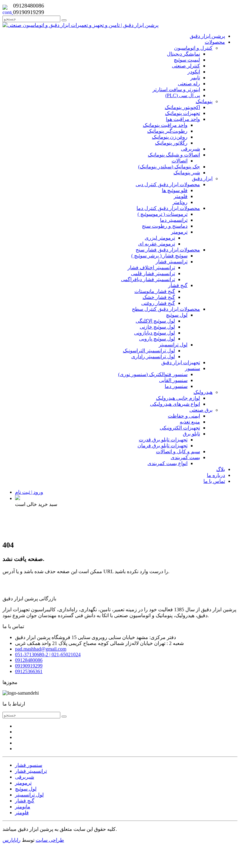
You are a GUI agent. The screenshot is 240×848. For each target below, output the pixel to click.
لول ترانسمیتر (29, 794)
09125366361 (28, 671)
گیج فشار (24, 800)
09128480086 (28, 660)
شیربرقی (24, 777)
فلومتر (22, 812)
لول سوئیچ (26, 788)
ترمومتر (23, 783)
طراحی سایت (50, 840)
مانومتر (22, 806)
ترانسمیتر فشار (31, 771)
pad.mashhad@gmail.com (40, 649)
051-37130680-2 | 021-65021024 (48, 654)
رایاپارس (11, 840)
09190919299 (28, 665)
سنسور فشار (28, 765)
